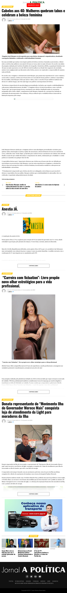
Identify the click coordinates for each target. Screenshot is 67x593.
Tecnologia (36, 581)
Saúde (48, 581)
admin (10, 20)
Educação (28, 581)
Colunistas (55, 581)
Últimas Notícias (19, 581)
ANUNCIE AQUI (33, 5)
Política (11, 581)
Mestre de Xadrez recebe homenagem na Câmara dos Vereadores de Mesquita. (34, 583)
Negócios (43, 581)
